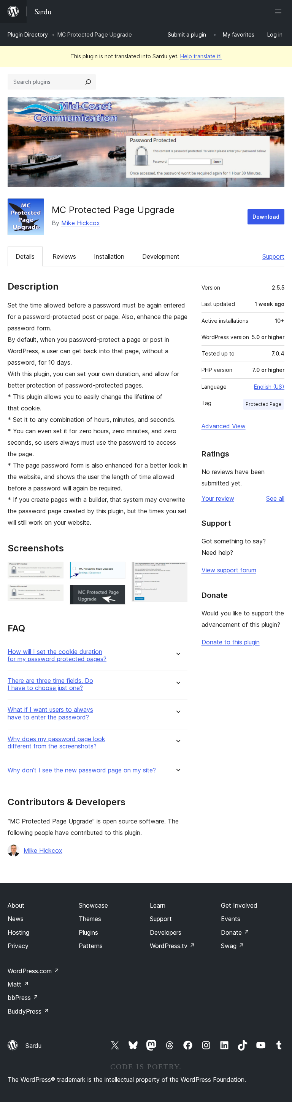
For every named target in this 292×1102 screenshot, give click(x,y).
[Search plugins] (88, 82)
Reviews (64, 256)
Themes (90, 919)
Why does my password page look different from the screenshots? (56, 742)
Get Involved (239, 905)
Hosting (18, 932)
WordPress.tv (172, 946)
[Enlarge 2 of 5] (53, 595)
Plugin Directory (28, 34)
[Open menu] (280, 11)
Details (25, 256)
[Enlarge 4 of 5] (115, 595)
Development (160, 256)
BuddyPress (28, 1011)
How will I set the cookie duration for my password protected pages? (57, 655)
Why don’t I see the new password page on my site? (82, 770)
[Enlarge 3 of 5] (115, 572)
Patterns (91, 946)
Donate (235, 932)
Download (265, 216)
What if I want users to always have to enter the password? (50, 713)
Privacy (18, 946)
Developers (165, 932)
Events (230, 919)
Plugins (88, 932)
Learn (157, 905)
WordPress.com (33, 971)
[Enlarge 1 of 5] (53, 572)
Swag (232, 946)
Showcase (93, 905)
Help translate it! (201, 56)
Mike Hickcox (80, 223)
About (16, 905)
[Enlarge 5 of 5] (177, 572)
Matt (18, 984)
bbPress (23, 997)
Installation (109, 256)
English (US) (269, 386)
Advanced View (224, 426)
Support (273, 256)
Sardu (33, 1045)
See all (275, 498)
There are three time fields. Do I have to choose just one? (50, 684)
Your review (218, 498)
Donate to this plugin (231, 642)
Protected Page (263, 404)
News (16, 919)
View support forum (229, 570)
